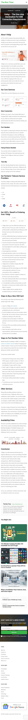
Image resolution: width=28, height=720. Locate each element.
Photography (4, 669)
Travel (2, 698)
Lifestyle (3, 673)
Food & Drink (4, 677)
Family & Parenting (5, 675)
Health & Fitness (5, 679)
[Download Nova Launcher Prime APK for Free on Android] (14, 555)
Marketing (3, 689)
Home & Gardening (5, 687)
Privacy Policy (23, 636)
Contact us (3, 652)
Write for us (3, 660)
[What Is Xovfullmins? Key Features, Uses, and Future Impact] (14, 578)
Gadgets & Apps (4, 696)
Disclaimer (3, 654)
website (15, 306)
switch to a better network (8, 343)
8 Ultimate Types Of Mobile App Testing (12, 599)
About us (3, 650)
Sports (2, 671)
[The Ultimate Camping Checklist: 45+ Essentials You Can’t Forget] (14, 532)
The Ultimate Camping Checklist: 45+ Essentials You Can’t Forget (12, 544)
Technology (10, 10)
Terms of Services (5, 658)
